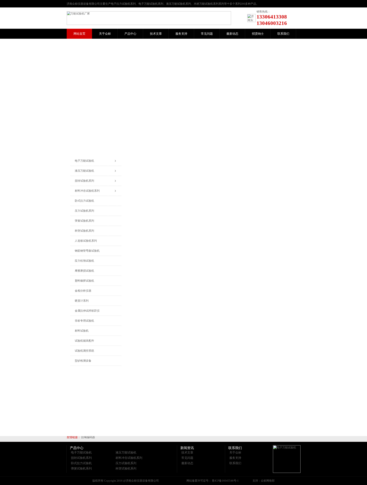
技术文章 (156, 33)
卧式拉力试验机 (84, 200)
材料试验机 (82, 330)
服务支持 (181, 33)
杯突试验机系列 (84, 230)
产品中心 (130, 33)
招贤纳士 (258, 33)
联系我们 (283, 33)
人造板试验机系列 (86, 240)
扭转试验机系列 (84, 180)
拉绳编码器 (88, 437)
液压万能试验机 (84, 170)
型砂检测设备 (83, 360)
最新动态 (232, 33)
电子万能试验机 (84, 160)
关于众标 (105, 33)
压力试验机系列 (84, 210)
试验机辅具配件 (84, 340)
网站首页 (79, 33)
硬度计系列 (82, 300)
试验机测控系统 (84, 350)
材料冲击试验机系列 (87, 190)
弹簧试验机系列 (84, 220)
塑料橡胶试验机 (84, 280)
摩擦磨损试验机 (84, 270)
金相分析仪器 (83, 290)
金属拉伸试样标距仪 (87, 310)
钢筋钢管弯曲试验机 (87, 250)
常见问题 (207, 33)
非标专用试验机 (84, 320)
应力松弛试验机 (84, 260)
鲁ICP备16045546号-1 (225, 480)
